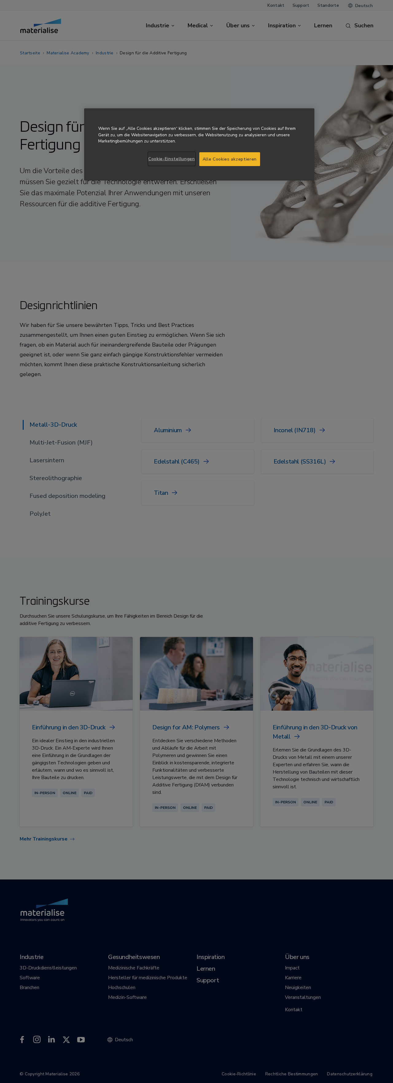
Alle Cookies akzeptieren (230, 159)
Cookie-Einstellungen (171, 159)
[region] (199, 144)
